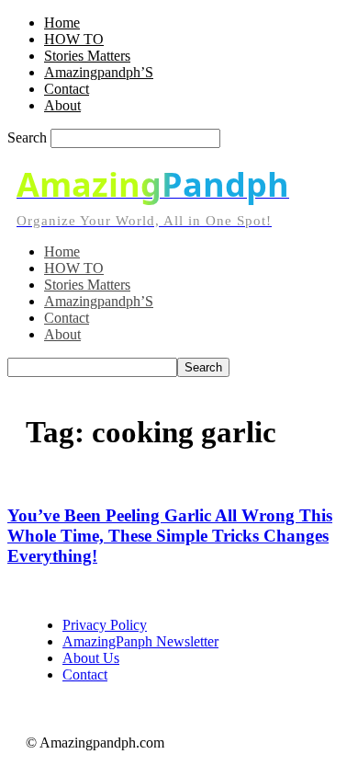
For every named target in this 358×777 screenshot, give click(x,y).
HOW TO (74, 39)
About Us (90, 658)
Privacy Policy (104, 625)
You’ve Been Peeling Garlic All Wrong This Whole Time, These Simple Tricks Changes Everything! (169, 536)
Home (62, 22)
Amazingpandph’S (98, 72)
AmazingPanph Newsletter (140, 641)
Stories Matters (87, 55)
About (62, 105)
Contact (66, 89)
